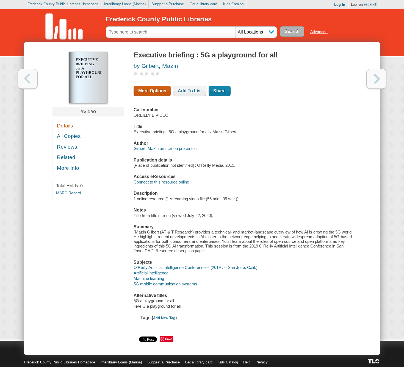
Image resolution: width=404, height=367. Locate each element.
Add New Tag (164, 318)
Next (376, 79)
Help (246, 362)
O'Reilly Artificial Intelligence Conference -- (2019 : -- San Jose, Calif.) (196, 267)
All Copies (69, 136)
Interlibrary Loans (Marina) (125, 4)
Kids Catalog (233, 4)
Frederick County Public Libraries (159, 19)
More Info (68, 168)
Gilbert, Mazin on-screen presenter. (165, 148)
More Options (152, 90)
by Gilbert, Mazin (156, 66)
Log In (339, 4)
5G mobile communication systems (165, 284)
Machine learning (149, 278)
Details (65, 126)
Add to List (190, 90)
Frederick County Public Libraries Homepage (62, 4)
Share (219, 90)
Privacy (262, 362)
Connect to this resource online (161, 182)
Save (168, 339)
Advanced (319, 31)
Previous (28, 79)
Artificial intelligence (151, 273)
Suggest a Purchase (167, 4)
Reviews (67, 147)
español (370, 4)
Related (66, 157)
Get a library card (203, 4)
